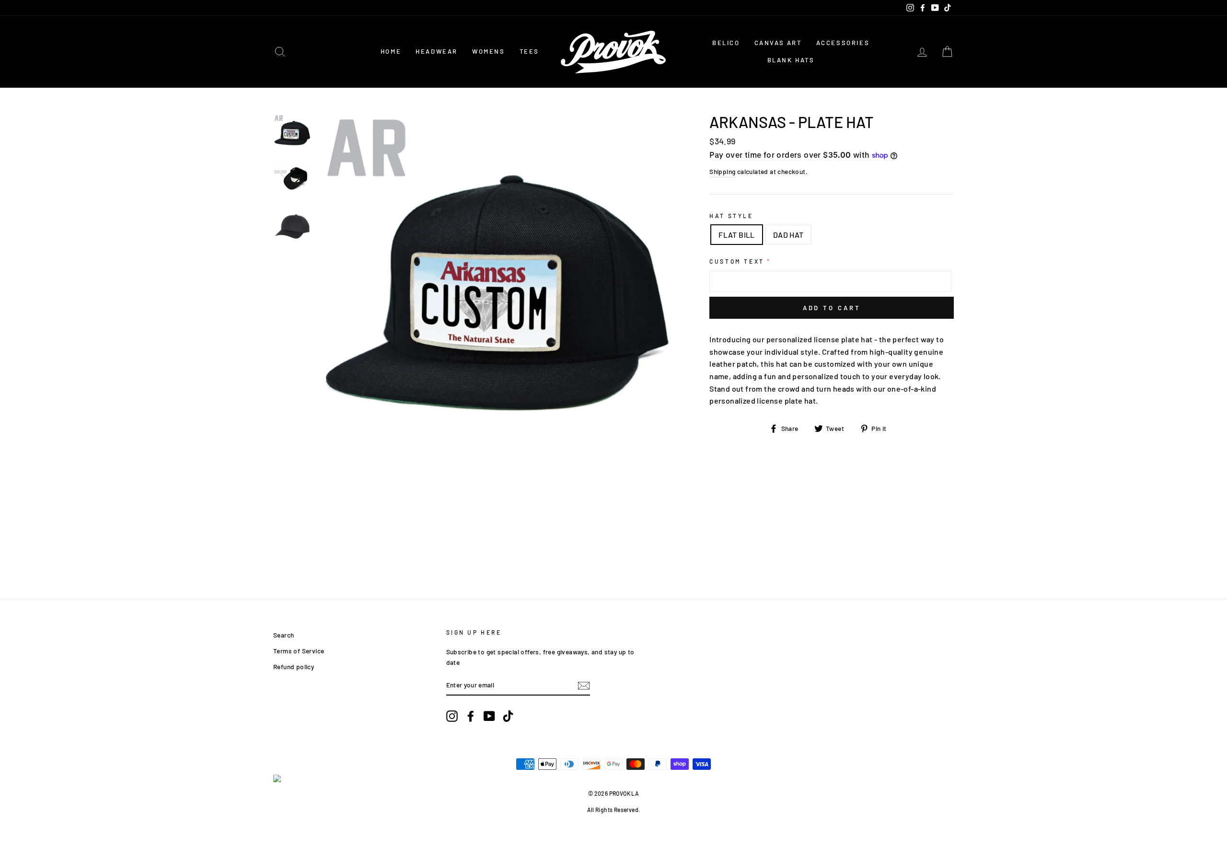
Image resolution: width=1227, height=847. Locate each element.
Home (391, 51)
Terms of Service (298, 651)
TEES (529, 51)
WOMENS (488, 51)
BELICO (726, 42)
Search (283, 635)
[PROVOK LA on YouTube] (489, 716)
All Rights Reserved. (613, 809)
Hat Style (731, 215)
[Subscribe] (584, 685)
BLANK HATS (791, 60)
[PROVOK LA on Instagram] (452, 716)
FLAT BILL (736, 234)
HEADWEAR (437, 51)
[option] (498, 288)
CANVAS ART (778, 42)
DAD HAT (788, 234)
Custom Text (736, 261)
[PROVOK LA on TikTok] (508, 716)
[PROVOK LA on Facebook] (470, 716)
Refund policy (293, 666)
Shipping (722, 171)
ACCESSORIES (843, 42)
